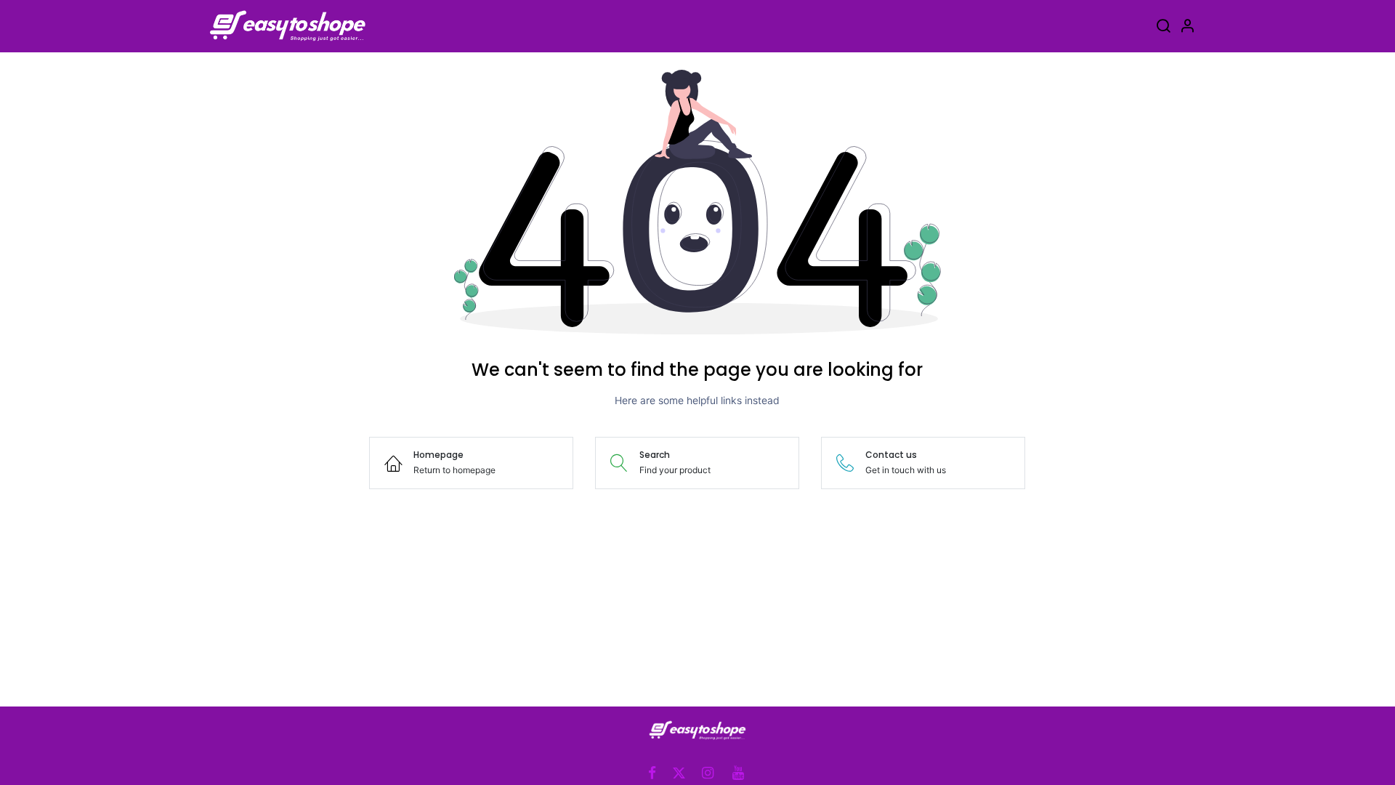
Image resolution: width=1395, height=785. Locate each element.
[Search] (1163, 28)
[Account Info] (1187, 28)
